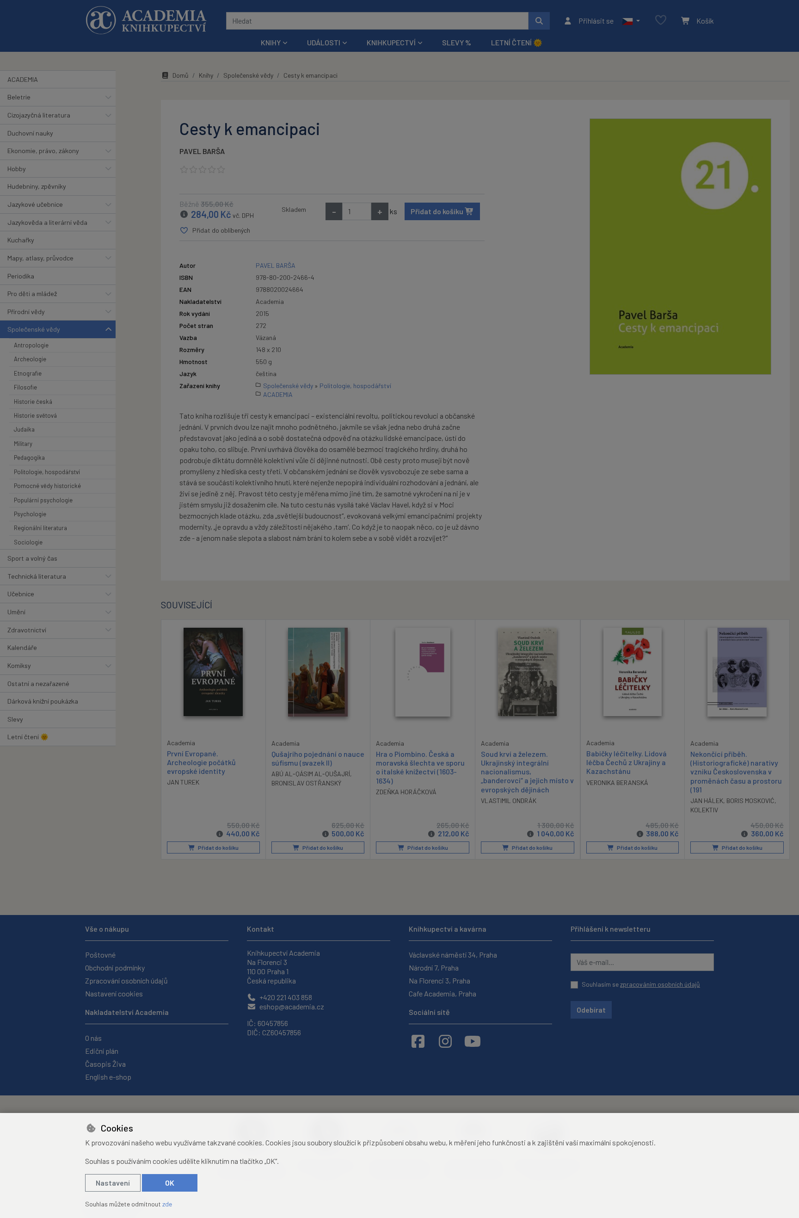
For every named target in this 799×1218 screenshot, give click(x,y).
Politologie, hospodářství (47, 472)
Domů (180, 75)
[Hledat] (539, 21)
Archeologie (30, 359)
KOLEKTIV (704, 810)
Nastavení (113, 1182)
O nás (93, 1037)
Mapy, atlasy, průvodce (40, 258)
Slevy (15, 719)
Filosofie (25, 387)
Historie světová (35, 415)
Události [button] (323, 42)
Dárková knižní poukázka (42, 701)
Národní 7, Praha (434, 967)
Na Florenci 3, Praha (439, 980)
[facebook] (418, 1041)
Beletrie (19, 97)
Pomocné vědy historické (47, 485)
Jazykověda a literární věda (47, 222)
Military (23, 443)
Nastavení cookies (114, 993)
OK (169, 1182)
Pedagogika (29, 457)
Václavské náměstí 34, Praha (453, 954)
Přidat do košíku (438, 211)
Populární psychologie (43, 500)
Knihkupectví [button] (391, 42)
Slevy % (456, 42)
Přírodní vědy (26, 311)
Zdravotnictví (26, 630)
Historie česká (33, 401)
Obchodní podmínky (115, 967)
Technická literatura (36, 576)
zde (167, 1204)
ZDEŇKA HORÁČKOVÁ (406, 792)
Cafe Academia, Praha (442, 993)
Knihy (206, 75)
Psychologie (30, 514)
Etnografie (28, 373)
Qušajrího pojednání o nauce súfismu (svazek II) (317, 758)
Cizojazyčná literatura (38, 115)
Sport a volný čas (32, 558)
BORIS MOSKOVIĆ (750, 800)
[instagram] (445, 1041)
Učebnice (20, 594)
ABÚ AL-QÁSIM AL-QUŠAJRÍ (310, 774)
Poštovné (100, 954)
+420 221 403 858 (285, 997)
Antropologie (31, 345)
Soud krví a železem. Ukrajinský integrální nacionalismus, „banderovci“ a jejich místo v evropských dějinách (527, 771)
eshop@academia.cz (291, 1006)
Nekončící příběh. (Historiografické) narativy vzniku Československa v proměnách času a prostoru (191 (736, 771)
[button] (631, 21)
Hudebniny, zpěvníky (36, 186)
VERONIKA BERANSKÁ (617, 782)
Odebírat (591, 1009)
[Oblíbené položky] (660, 21)
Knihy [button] (271, 42)
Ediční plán (101, 1050)
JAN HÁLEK (706, 800)
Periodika (20, 276)
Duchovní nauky (30, 133)
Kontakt (260, 928)
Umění (16, 612)
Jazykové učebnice (35, 204)
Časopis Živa (105, 1063)
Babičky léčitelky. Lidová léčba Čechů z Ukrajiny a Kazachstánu (626, 762)
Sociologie (28, 542)
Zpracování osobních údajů (126, 980)
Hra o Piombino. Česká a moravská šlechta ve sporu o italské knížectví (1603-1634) (420, 767)
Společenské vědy (33, 329)
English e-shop (108, 1076)
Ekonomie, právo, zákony (43, 151)
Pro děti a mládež (32, 293)
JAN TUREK (183, 782)
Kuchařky (20, 240)
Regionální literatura (40, 528)
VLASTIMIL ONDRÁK (508, 800)
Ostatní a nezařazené (38, 683)
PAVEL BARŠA (202, 151)
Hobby (16, 169)
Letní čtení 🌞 (516, 42)
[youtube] (472, 1041)
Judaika (24, 429)
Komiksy (19, 665)
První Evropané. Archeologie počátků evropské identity (201, 762)
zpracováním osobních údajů (660, 984)
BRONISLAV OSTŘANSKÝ (306, 783)
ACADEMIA (22, 79)
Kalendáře (22, 647)
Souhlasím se (641, 984)
